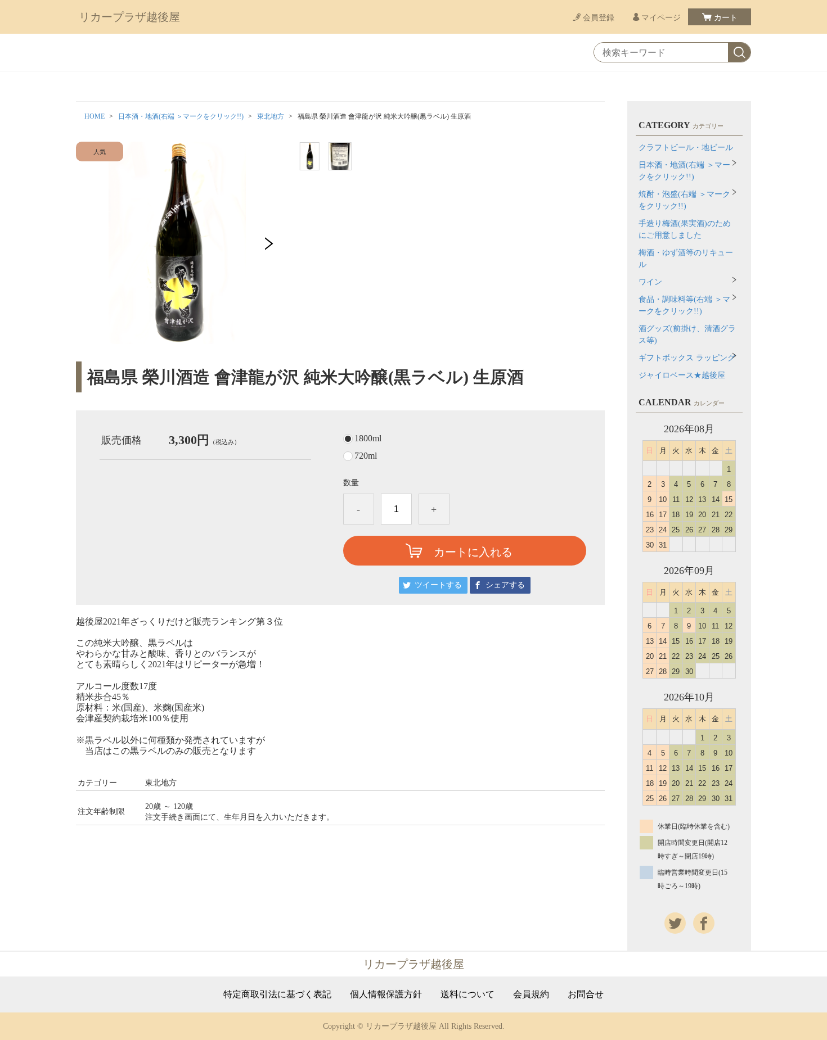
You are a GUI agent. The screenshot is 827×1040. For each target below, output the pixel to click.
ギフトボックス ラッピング (687, 358)
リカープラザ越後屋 (129, 17)
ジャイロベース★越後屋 (682, 375)
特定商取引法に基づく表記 (277, 994)
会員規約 (531, 994)
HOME (94, 116)
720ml (365, 455)
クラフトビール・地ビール (686, 147)
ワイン (650, 282)
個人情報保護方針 (386, 994)
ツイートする (438, 585)
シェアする (505, 585)
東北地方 (270, 116)
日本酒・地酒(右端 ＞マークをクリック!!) (181, 116)
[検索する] (739, 53)
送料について (468, 994)
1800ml (367, 438)
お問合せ (586, 994)
